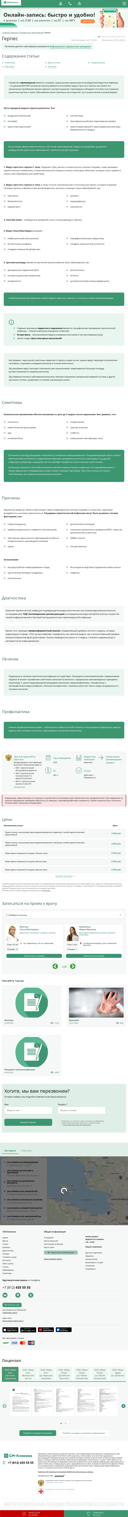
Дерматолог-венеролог (79, 46)
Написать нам (13, 1305)
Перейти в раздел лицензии (37, 1433)
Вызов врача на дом (94, 1262)
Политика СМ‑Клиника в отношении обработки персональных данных (65, 1472)
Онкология (90, 1265)
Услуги (5, 1244)
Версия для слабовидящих (62, 1252)
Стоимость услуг (9, 1257)
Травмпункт (90, 1269)
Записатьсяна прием (34, 1514)
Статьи (5, 1267)
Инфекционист (58, 46)
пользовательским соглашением (77, 1125)
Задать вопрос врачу (53, 1259)
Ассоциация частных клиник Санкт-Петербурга (60, 1489)
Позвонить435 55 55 (98, 1514)
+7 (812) (16, 1287)
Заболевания (8, 1270)
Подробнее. (45, 890)
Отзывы (5, 1254)
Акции (5, 1237)
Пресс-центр (8, 1263)
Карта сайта (49, 1247)
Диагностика (54, 62)
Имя (6, 1104)
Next (73, 965)
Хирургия (89, 1256)
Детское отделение (93, 1253)
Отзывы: (12, 949)
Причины (9, 66)
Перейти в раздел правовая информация (83, 1433)
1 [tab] (61, 1423)
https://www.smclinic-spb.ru (12, 1321)
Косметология (91, 1259)
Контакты (6, 1260)
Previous (55, 965)
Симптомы (10, 62)
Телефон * (63, 1104)
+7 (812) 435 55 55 (21, 1463)
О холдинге (49, 1237)
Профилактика (98, 62)
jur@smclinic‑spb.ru (9, 1312)
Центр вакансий (51, 1241)
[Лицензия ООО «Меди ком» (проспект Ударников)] (21, 1401)
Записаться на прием (34, 955)
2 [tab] (65, 1423)
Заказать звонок (28, 1122)
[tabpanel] (21, 1401)
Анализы (6, 1247)
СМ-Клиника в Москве (53, 1244)
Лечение (52, 66)
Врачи (5, 1241)
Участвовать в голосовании (54, 1482)
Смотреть (110, 762)
